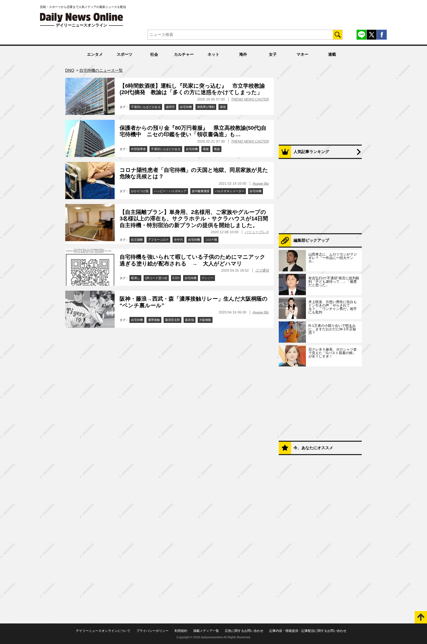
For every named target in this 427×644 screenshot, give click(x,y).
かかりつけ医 (140, 191)
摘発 (223, 107)
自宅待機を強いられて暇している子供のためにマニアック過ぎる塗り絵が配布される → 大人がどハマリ (192, 260)
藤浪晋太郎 (172, 320)
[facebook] (382, 35)
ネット (213, 54)
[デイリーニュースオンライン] (81, 17)
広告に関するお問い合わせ (244, 631)
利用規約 (180, 631)
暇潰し (135, 278)
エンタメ (95, 54)
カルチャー (184, 54)
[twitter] (372, 35)
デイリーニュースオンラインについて (103, 631)
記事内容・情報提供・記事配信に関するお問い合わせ (307, 631)
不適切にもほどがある (146, 107)
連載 (332, 54)
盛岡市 (170, 107)
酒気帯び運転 (206, 107)
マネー (302, 54)
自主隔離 (137, 239)
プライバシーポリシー (152, 631)
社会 (154, 54)
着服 (206, 149)
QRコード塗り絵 (156, 278)
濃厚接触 (154, 320)
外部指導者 (138, 149)
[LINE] (361, 35)
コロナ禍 (211, 239)
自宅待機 (186, 107)
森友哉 (189, 320)
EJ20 (175, 278)
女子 (273, 54)
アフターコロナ (158, 239)
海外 (243, 54)
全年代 (178, 239)
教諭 (217, 149)
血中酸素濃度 (201, 191)
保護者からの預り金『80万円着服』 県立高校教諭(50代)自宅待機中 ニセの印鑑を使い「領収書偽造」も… (193, 131)
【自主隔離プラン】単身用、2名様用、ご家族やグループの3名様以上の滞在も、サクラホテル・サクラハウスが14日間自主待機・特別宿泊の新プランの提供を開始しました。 (194, 218)
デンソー (208, 278)
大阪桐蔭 (205, 320)
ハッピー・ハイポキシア (170, 191)
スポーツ (124, 54)
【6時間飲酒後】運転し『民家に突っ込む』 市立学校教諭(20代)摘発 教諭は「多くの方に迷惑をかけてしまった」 (192, 89)
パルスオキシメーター (229, 191)
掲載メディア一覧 (206, 631)
